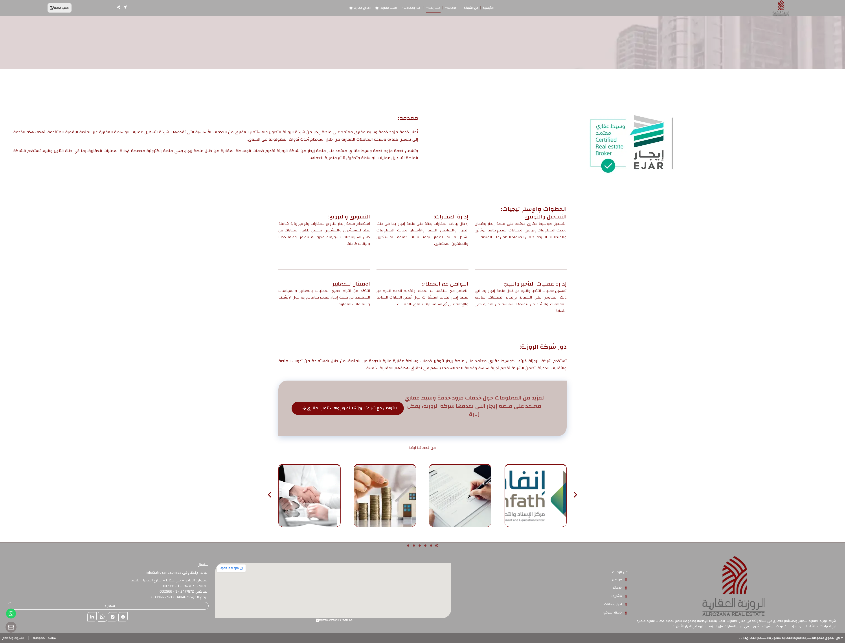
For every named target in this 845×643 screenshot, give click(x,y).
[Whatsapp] (11, 613)
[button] (437, 545)
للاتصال (111, 605)
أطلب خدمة (61, 8)
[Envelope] (11, 627)
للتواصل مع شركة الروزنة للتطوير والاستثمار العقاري (352, 408)
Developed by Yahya (335, 620)
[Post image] (536, 496)
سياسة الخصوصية (44, 638)
